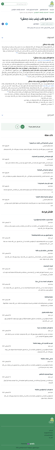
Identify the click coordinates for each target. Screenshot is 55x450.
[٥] (7, 91)
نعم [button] (22, 127)
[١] (17, 52)
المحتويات (50, 37)
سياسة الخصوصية (48, 433)
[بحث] (2, 3)
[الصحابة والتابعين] (51, 4)
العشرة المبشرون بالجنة (32, 9)
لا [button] (17, 127)
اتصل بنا (51, 438)
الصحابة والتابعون (44, 9)
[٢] (16, 52)
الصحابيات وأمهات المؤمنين (18, 9)
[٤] (27, 76)
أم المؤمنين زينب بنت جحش (44, 60)
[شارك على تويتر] (6, 24)
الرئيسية (52, 9)
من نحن (51, 430)
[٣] (21, 70)
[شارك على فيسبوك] (3, 24)
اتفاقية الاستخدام (48, 435)
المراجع (51, 115)
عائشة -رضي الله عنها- (48, 86)
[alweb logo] (30, 443)
